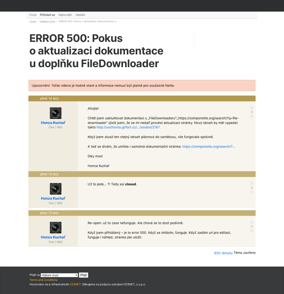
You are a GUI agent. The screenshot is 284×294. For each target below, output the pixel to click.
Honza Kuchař (53, 122)
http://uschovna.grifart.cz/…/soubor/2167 (128, 127)
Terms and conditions (44, 279)
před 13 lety (49, 213)
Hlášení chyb (47, 21)
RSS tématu (223, 253)
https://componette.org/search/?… (208, 146)
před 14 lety (49, 98)
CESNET (75, 284)
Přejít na (35, 274)
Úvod (33, 21)
